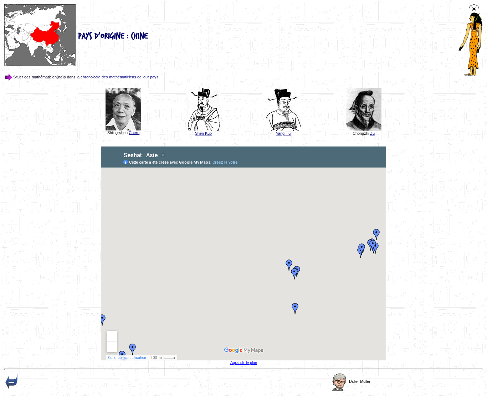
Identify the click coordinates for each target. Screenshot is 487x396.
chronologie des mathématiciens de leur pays (120, 77)
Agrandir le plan (243, 362)
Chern (134, 132)
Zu (372, 133)
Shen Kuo (203, 133)
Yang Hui (283, 133)
